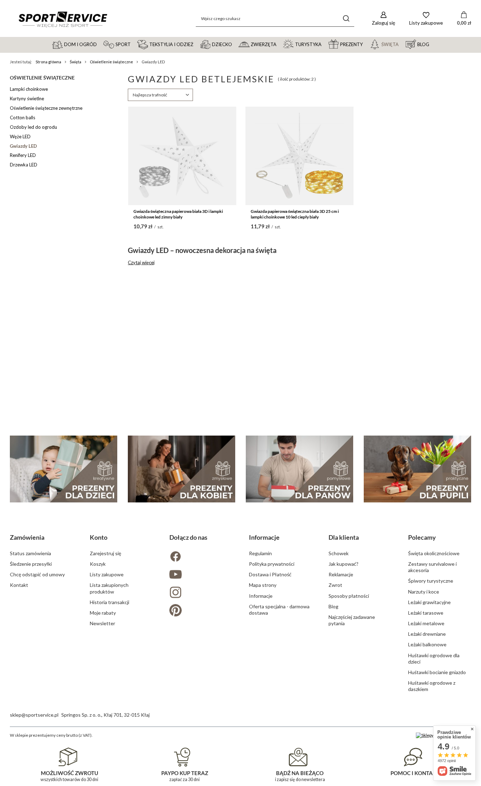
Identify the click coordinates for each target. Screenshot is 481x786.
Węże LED (20, 136)
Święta (75, 61)
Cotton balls (22, 117)
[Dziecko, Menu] (235, 44)
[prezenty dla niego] (299, 469)
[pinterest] (200, 611)
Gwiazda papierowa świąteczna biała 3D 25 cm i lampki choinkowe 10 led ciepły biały (295, 214)
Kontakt (19, 585)
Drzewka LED (23, 164)
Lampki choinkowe (29, 89)
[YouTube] (200, 575)
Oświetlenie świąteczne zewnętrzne (46, 108)
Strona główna (48, 61)
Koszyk (98, 564)
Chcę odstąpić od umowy (37, 574)
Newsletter (102, 623)
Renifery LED (23, 155)
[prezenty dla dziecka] (63, 469)
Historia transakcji (109, 602)
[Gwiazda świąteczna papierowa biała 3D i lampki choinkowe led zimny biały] (182, 156)
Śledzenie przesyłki (31, 564)
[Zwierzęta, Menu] (279, 44)
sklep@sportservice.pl (34, 715)
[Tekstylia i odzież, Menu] (196, 44)
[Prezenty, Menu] (366, 44)
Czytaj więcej (141, 262)
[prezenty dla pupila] (417, 469)
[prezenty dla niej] (181, 469)
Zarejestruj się (105, 553)
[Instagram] (200, 593)
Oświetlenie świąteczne (111, 61)
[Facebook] (200, 557)
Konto (98, 537)
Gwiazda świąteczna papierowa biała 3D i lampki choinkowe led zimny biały (178, 214)
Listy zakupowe (107, 574)
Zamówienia (27, 537)
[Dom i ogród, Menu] (100, 44)
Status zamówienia (30, 553)
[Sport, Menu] (134, 44)
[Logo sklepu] (62, 18)
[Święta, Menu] (402, 44)
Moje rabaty (103, 613)
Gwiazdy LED (23, 146)
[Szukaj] (346, 18)
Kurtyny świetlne (27, 98)
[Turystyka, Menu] (324, 44)
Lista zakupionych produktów (109, 588)
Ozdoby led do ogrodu (33, 127)
